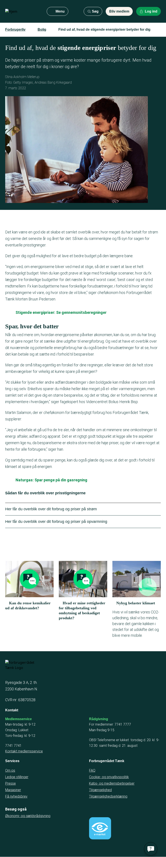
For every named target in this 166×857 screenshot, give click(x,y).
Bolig (42, 29)
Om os (10, 770)
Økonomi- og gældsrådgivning (27, 816)
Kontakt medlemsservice (24, 751)
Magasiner (13, 790)
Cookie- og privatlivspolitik (109, 777)
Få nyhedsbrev (16, 796)
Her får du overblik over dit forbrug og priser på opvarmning (56, 521)
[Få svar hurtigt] (150, 848)
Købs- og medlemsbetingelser (111, 783)
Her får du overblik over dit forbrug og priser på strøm (51, 509)
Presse (10, 783)
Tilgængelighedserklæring (108, 796)
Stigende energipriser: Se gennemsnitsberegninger (61, 312)
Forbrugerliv (15, 29)
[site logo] (22, 11)
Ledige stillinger (16, 777)
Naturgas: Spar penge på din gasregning (51, 480)
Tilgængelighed (100, 790)
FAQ (92, 770)
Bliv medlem (119, 11)
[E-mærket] (100, 828)
